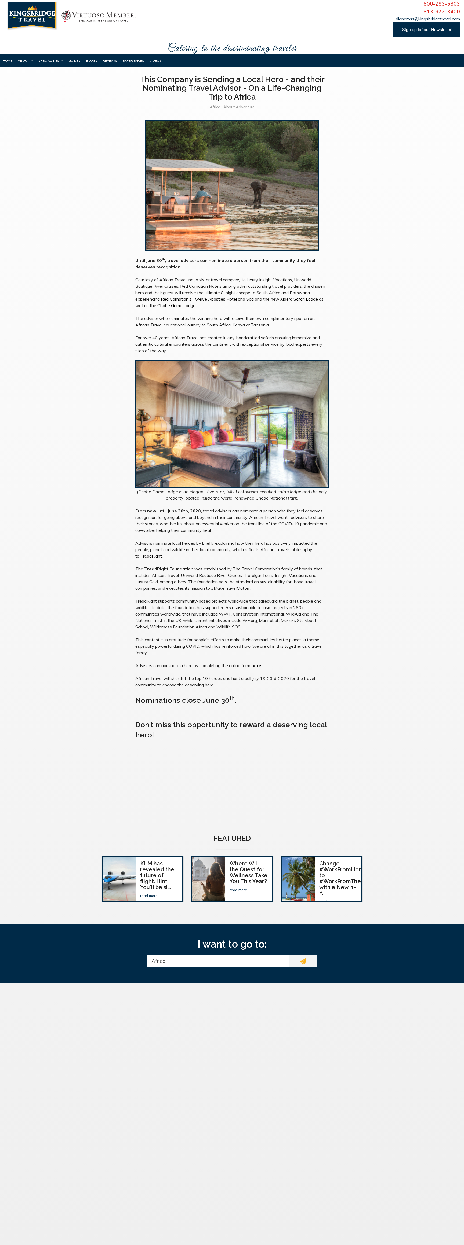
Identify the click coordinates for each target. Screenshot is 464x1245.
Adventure (245, 107)
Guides (74, 61)
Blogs (91, 61)
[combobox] (218, 961)
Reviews (110, 61)
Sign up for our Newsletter (426, 29)
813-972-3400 (441, 11)
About (23, 61)
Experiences (133, 61)
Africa (215, 107)
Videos (156, 61)
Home (7, 61)
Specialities (48, 61)
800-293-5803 (441, 4)
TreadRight (151, 556)
